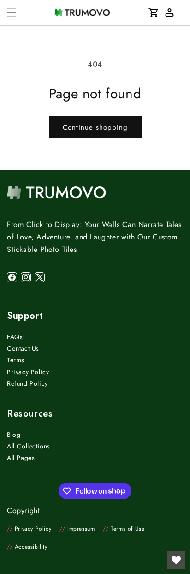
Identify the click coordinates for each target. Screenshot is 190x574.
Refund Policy (27, 383)
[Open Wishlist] (176, 560)
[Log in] (169, 12)
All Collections (28, 446)
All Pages (21, 457)
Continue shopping (95, 127)
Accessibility (27, 547)
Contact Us (23, 348)
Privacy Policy (28, 372)
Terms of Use (123, 529)
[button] (11, 12)
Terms (15, 360)
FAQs (15, 336)
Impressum (77, 529)
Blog (13, 434)
